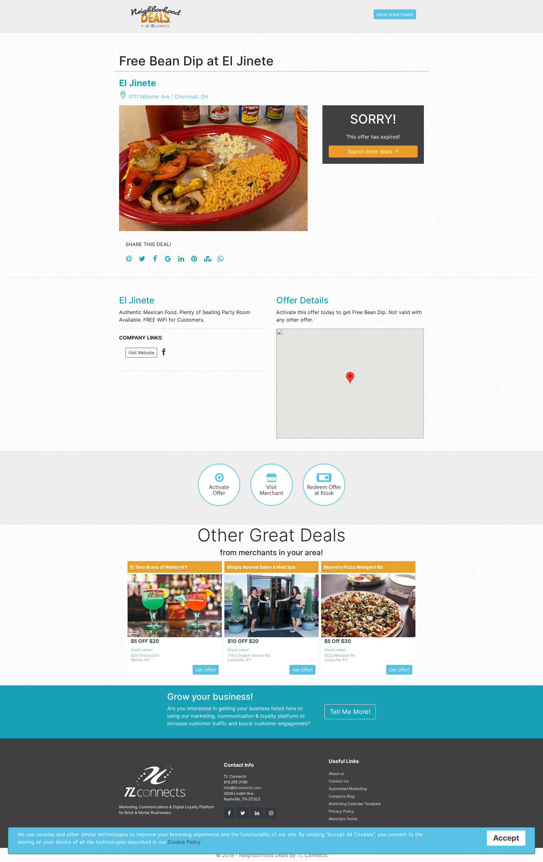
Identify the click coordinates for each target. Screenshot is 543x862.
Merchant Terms (343, 818)
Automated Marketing (348, 788)
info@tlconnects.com (242, 787)
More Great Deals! (394, 14)
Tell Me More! (350, 712)
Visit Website (141, 352)
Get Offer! (205, 669)
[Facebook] (165, 353)
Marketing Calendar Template (355, 803)
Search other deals (371, 151)
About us (336, 773)
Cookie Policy (184, 842)
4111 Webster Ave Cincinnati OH (168, 96)
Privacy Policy (341, 811)
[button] (350, 378)
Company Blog (341, 796)
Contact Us (338, 781)
